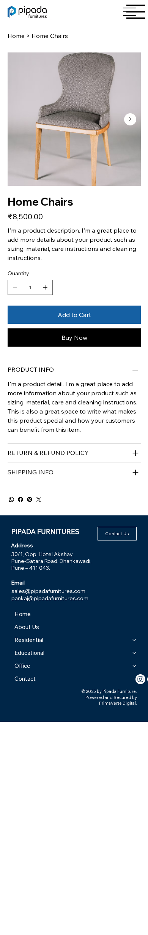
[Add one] (45, 287)
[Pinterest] (29, 499)
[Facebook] (20, 499)
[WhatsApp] (11, 499)
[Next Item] (130, 119)
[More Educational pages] (134, 653)
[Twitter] (39, 499)
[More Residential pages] (134, 640)
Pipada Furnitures (45, 531)
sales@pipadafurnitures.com (48, 591)
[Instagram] (140, 679)
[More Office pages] (134, 666)
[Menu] (135, 11)
